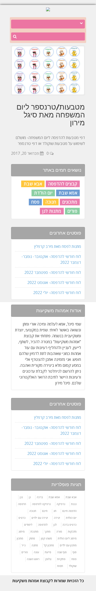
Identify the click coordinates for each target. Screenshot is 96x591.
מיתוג (21, 531)
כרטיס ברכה (70, 524)
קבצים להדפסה (62, 184)
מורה (59, 531)
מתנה (35, 545)
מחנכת (34, 531)
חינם (45, 511)
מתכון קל (49, 545)
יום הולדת (43, 193)
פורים (72, 211)
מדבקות (72, 531)
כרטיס (22, 518)
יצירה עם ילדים (40, 518)
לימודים (28, 524)
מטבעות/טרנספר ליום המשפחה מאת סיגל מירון (50, 115)
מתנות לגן (51, 211)
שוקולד (73, 566)
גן (30, 497)
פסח (35, 202)
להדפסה (43, 524)
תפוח (60, 566)
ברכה (40, 497)
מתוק (32, 538)
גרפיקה (61, 504)
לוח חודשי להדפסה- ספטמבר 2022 (52, 272)
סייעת (48, 552)
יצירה (57, 518)
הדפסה (22, 504)
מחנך (47, 531)
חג (54, 511)
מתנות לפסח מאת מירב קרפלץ (57, 246)
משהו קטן (46, 538)
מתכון (20, 538)
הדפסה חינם (69, 511)
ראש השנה (33, 559)
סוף (75, 552)
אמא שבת (68, 193)
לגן (55, 524)
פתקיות (61, 559)
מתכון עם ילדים (68, 545)
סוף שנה (62, 552)
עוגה (36, 552)
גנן (21, 497)
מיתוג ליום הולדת (67, 538)
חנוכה (51, 202)
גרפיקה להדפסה (41, 504)
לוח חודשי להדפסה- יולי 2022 (57, 292)
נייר (23, 545)
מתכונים (69, 202)
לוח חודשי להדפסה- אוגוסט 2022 (54, 282)
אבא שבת (33, 184)
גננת (74, 504)
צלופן (48, 559)
